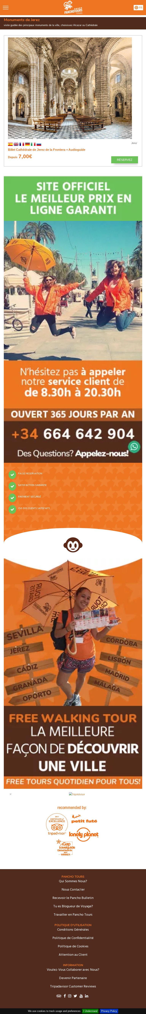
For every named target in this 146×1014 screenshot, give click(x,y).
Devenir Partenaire (73, 978)
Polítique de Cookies (73, 946)
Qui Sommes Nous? (73, 881)
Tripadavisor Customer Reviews (73, 986)
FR (140, 7)
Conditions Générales (73, 930)
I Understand (90, 1011)
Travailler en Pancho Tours (73, 915)
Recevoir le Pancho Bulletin (73, 898)
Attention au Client (73, 955)
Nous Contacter (73, 889)
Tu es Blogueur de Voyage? (73, 906)
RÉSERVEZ (124, 159)
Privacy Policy (109, 1011)
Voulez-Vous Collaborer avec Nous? (73, 970)
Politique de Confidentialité (73, 938)
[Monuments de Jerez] (73, 13)
